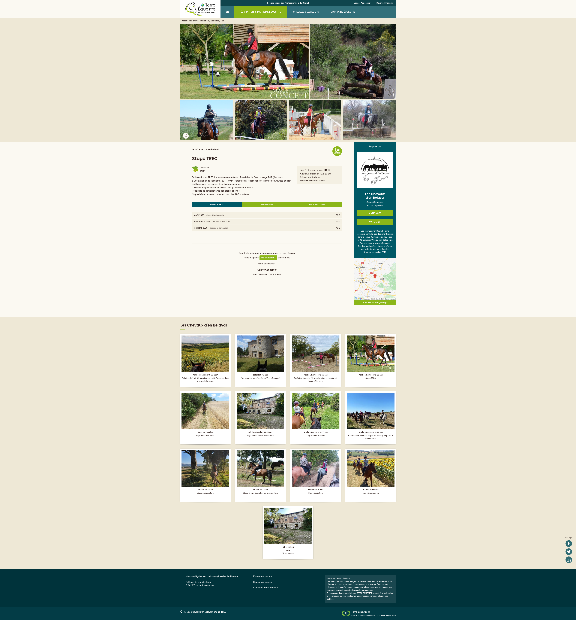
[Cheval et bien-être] (260, 417)
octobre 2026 (200, 228)
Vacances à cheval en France (195, 20)
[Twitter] (569, 551)
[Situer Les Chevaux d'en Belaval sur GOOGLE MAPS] (375, 279)
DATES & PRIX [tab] (217, 204)
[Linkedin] (569, 559)
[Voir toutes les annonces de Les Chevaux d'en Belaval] (375, 170)
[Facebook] (569, 543)
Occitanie (215, 20)
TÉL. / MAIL (375, 222)
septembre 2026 (202, 221)
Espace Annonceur (362, 3)
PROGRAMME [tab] (267, 204)
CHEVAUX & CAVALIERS (306, 11)
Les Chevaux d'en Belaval (199, 612)
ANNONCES (375, 213)
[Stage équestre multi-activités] (370, 475)
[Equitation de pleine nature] (205, 475)
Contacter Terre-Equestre (266, 587)
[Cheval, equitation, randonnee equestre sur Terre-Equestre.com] (200, 8)
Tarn (222, 20)
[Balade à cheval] (205, 360)
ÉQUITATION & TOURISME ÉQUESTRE (260, 11)
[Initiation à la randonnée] (205, 417)
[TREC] (370, 360)
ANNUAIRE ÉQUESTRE (343, 11)
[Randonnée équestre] (315, 417)
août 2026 (199, 215)
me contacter (268, 257)
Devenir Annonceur (384, 3)
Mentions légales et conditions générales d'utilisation (212, 576)
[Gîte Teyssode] (288, 532)
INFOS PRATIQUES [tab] (317, 204)
